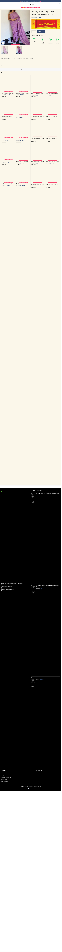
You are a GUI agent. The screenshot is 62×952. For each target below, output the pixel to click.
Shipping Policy (4, 934)
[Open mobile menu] (1, 4)
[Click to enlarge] (3, 43)
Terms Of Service (4, 936)
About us (2, 927)
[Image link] (8, 690)
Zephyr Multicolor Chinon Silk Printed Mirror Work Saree (47, 832)
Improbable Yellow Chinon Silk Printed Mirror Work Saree (47, 648)
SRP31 (46, 151)
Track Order (34, 927)
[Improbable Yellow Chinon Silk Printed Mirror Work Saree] (33, 693)
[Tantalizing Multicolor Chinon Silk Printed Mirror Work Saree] (33, 785)
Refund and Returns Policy (6, 932)
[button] (4, 252)
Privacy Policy (3, 930)
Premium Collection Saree (30, 151)
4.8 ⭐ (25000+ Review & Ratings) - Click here (30, 7)
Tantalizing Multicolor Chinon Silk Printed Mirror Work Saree (47, 741)
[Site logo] (30, 4)
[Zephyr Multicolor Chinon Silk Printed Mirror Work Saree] (33, 877)
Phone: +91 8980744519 (7, 741)
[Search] (57, 4)
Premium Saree (39, 151)
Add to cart (41, 31)
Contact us (33, 930)
